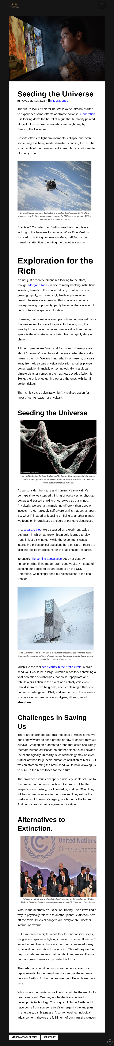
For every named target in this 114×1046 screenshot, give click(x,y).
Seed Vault (49, 1037)
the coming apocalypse (46, 558)
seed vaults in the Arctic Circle (61, 667)
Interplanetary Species (24, 1037)
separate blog (32, 529)
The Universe (59, 100)
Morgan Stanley (38, 285)
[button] (102, 4)
